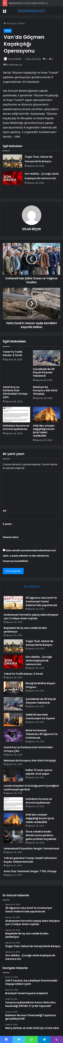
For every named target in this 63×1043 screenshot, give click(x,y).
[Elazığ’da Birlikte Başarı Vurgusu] (13, 688)
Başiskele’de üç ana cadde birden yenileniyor (33, 3)
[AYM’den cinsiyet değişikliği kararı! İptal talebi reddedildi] (46, 414)
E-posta (8, 523)
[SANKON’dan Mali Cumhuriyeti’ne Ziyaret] (13, 719)
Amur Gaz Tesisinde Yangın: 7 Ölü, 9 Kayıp (30, 871)
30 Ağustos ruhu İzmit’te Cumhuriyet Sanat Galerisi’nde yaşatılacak (41, 601)
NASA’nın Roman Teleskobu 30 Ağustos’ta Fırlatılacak (42, 734)
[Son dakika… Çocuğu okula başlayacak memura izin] (12, 178)
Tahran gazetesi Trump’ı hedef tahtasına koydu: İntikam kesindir (30, 859)
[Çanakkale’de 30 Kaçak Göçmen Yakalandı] (46, 358)
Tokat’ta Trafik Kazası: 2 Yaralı (12, 353)
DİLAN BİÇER (14, 59)
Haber (21, 23)
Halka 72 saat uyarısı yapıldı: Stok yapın (39, 772)
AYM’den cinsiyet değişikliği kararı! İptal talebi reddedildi (44, 430)
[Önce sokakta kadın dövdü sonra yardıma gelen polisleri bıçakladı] (13, 836)
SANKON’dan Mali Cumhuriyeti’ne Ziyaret (40, 716)
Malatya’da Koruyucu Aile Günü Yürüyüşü (45, 390)
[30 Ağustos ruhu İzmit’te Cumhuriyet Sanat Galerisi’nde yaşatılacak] (13, 602)
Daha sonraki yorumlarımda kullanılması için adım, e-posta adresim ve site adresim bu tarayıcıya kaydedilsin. (29, 555)
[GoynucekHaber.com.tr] (32, 11)
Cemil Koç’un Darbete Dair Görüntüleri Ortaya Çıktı (15, 392)
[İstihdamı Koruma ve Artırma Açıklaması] (16, 414)
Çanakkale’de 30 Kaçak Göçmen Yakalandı (44, 372)
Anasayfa (11, 23)
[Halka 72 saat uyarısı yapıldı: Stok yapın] (13, 775)
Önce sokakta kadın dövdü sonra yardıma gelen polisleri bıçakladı (41, 835)
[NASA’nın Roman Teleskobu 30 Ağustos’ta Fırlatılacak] (13, 735)
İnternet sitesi (10, 537)
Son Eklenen (31, 586)
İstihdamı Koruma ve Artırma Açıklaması (16, 427)
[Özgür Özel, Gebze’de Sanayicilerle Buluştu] (12, 161)
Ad (5, 510)
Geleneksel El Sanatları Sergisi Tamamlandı (31, 848)
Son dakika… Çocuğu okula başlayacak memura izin (39, 660)
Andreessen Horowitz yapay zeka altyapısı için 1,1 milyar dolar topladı (31, 616)
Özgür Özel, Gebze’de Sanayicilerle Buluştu (39, 643)
